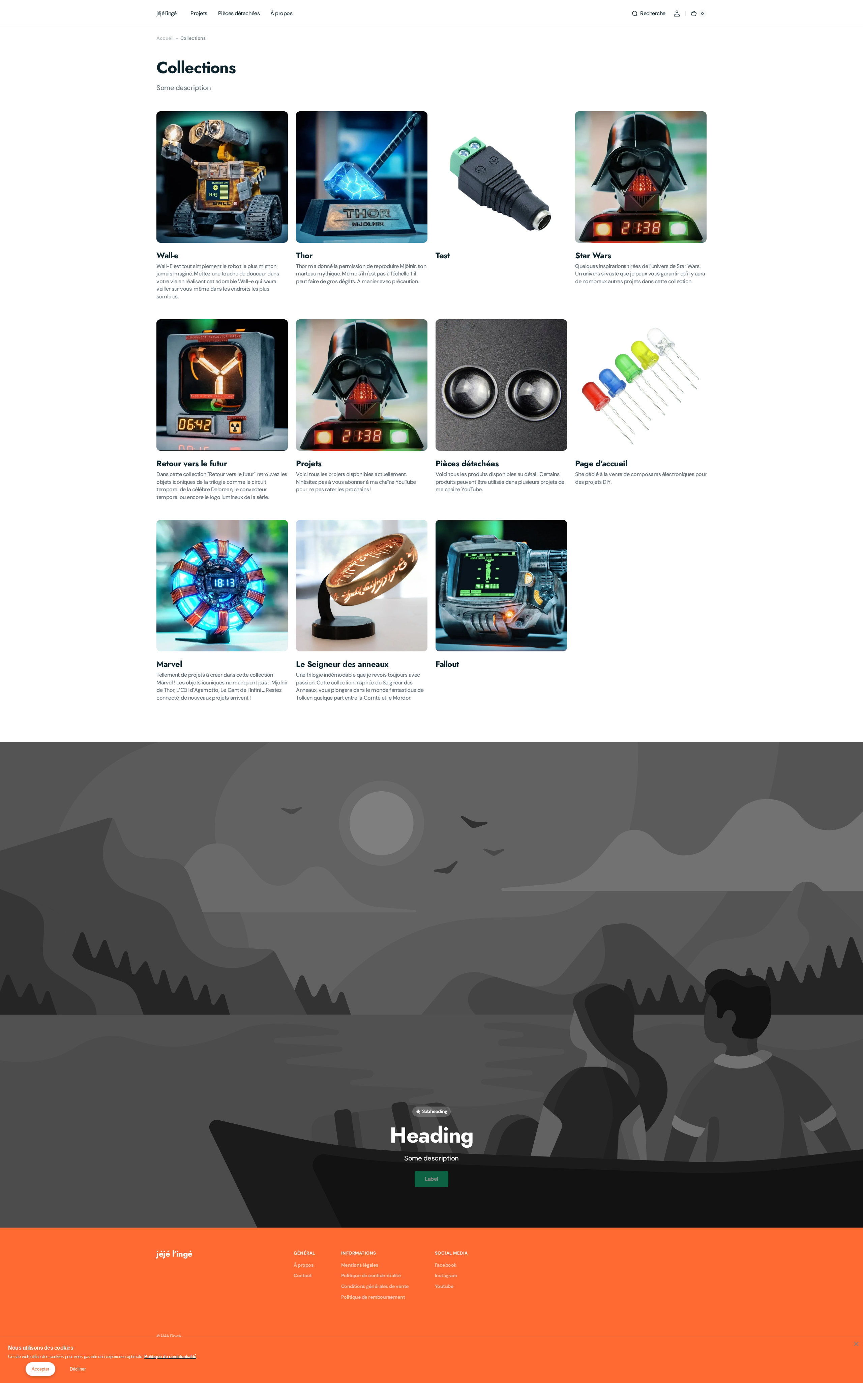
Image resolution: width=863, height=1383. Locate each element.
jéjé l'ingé (171, 1336)
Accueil (165, 38)
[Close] (856, 1344)
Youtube (444, 1286)
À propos (304, 1265)
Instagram (446, 1275)
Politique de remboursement (373, 1297)
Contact (303, 1275)
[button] (648, 13)
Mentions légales (360, 1265)
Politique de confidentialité (371, 1275)
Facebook (445, 1265)
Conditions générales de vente (375, 1286)
